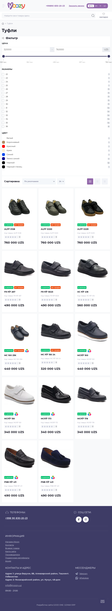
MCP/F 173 (46, 418)
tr (100, 6)
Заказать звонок (76, 6)
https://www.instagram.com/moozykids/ (86, 519)
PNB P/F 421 (47, 482)
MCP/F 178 (82, 418)
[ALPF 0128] (19, 206)
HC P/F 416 (82, 292)
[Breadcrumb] (3, 23)
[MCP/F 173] (56, 394)
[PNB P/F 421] (56, 458)
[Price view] (105, 181)
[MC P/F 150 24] (56, 331)
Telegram (83, 574)
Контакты (9, 545)
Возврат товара (12, 548)
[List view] (97, 181)
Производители (12, 555)
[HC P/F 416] (92, 268)
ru (92, 6)
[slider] (3, 56)
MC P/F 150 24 (48, 354)
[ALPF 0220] (56, 206)
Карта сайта (10, 551)
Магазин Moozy (12, 542)
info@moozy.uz (13, 585)
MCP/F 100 (82, 355)
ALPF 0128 (9, 229)
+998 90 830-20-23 (16, 518)
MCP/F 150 (9, 418)
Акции (8, 561)
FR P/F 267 (9, 292)
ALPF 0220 (46, 229)
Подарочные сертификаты (17, 558)
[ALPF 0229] (92, 206)
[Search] (93, 15)
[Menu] (3, 5)
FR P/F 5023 (47, 292)
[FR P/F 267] (19, 268)
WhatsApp (84, 578)
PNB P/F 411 (10, 482)
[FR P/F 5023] (56, 268)
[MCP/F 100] (92, 331)
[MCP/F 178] (92, 394)
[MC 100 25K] (19, 331)
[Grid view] (90, 181)
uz (105, 6)
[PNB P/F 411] (19, 458)
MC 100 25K (10, 355)
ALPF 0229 (83, 229)
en (96, 6)
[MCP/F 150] (19, 394)
